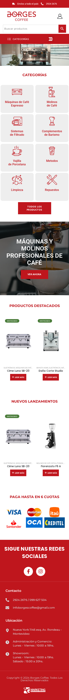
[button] (18, 39)
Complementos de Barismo (52, 132)
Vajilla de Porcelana (17, 162)
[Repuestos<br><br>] (52, 180)
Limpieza (17, 190)
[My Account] (60, 16)
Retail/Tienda (57, 463)
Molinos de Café (52, 103)
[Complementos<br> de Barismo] (52, 121)
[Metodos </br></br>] (52, 151)
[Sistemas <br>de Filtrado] (17, 121)
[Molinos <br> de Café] (52, 92)
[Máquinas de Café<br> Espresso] (17, 92)
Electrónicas (9, 368)
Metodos (52, 161)
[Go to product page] (51, 436)
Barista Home (42, 368)
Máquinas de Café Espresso (17, 103)
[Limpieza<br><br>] (17, 180)
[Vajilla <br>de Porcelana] (17, 151)
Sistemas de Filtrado (17, 132)
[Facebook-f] (28, 571)
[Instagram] (40, 571)
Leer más (19, 377)
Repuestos (52, 190)
